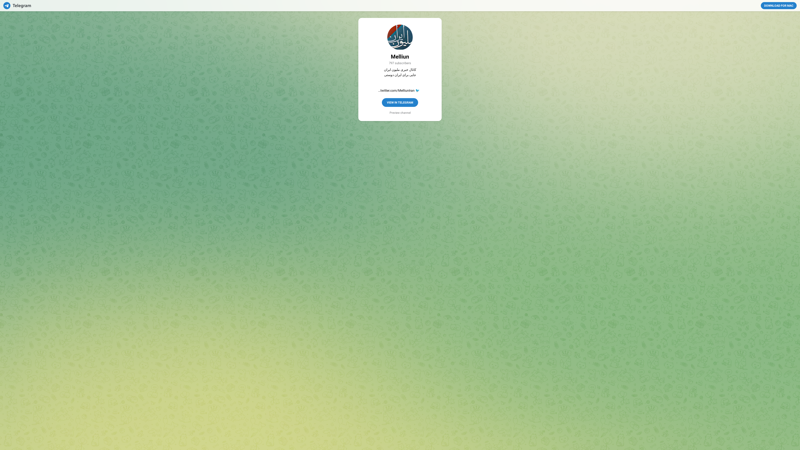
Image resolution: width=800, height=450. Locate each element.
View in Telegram (400, 102)
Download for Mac (778, 5)
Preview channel (400, 112)
